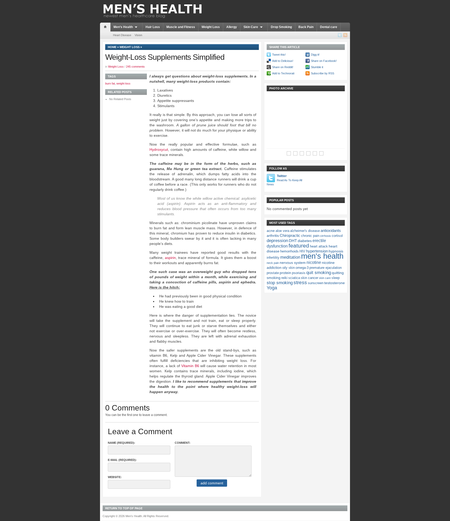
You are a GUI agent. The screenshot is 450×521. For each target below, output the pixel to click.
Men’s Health (123, 27)
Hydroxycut (158, 149)
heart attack (319, 246)
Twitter (284, 180)
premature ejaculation (325, 268)
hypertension (317, 251)
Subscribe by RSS (322, 73)
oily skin (288, 268)
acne (271, 231)
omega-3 (302, 268)
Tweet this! (279, 54)
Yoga (272, 287)
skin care (325, 277)
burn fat (110, 83)
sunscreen (315, 283)
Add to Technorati (283, 73)
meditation (290, 257)
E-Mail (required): (122, 459)
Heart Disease (122, 35)
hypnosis (336, 251)
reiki (284, 278)
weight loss (123, 83)
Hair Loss (153, 27)
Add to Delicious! (282, 60)
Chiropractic (290, 235)
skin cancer (309, 278)
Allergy (231, 27)
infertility (273, 257)
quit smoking (318, 272)
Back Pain (306, 27)
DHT (293, 240)
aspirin (170, 258)
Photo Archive (281, 88)
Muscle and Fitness (180, 27)
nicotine (314, 262)
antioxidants (331, 230)
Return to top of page (123, 508)
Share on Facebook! (324, 60)
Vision (138, 35)
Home (112, 47)
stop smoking (280, 282)
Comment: (182, 442)
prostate (273, 273)
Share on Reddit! (282, 67)
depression (277, 240)
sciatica (294, 278)
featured (299, 246)
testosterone (334, 283)
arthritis (273, 235)
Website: (115, 477)
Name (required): (121, 442)
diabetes (305, 241)
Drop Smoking (281, 27)
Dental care (328, 27)
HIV (302, 251)
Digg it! (315, 54)
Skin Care (250, 27)
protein (285, 273)
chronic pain (310, 236)
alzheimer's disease (305, 231)
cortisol (337, 236)
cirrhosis (325, 235)
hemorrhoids (289, 251)
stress (300, 282)
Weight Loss (211, 27)
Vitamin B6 (190, 366)
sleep (336, 278)
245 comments (135, 66)
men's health (322, 256)
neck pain (273, 262)
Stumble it (317, 67)
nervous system (293, 262)
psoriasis (298, 273)
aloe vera (282, 231)
